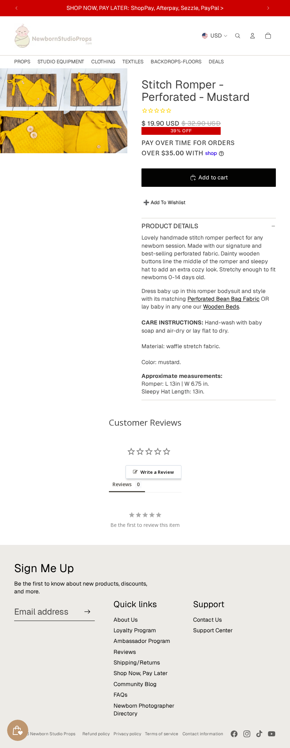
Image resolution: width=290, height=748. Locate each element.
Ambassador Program (142, 641)
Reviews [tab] (122, 484)
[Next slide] (268, 8)
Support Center (213, 630)
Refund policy (96, 734)
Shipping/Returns (137, 662)
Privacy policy (127, 734)
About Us (126, 619)
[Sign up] (87, 612)
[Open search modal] (237, 36)
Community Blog (135, 684)
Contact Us (207, 619)
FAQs (120, 694)
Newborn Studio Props (52, 734)
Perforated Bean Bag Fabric (223, 299)
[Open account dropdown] (252, 36)
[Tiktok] (259, 734)
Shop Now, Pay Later (141, 673)
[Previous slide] (16, 8)
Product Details (169, 226)
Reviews (125, 652)
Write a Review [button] (157, 472)
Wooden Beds (221, 306)
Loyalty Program (135, 630)
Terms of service (161, 734)
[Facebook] (234, 734)
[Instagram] (247, 734)
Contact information (202, 734)
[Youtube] (271, 734)
